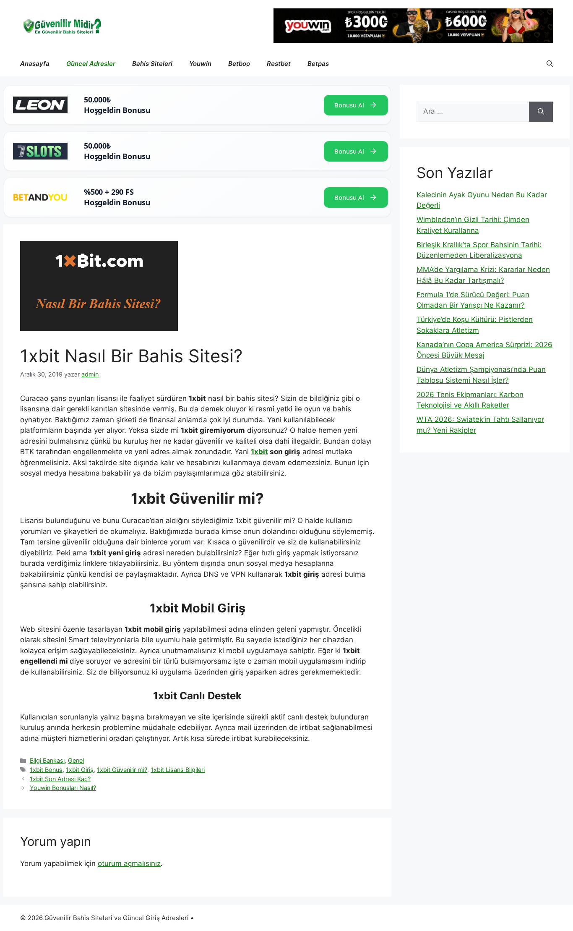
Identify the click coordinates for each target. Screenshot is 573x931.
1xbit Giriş (80, 769)
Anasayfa (34, 64)
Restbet (279, 64)
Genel (76, 760)
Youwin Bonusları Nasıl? (63, 787)
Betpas (318, 64)
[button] (549, 63)
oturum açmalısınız (129, 863)
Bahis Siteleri (152, 64)
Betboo (239, 64)
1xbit (259, 451)
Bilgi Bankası (47, 760)
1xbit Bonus (46, 769)
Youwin (200, 64)
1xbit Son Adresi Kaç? (60, 778)
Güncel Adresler (90, 64)
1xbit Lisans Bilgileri (178, 769)
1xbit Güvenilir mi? (122, 769)
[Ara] (541, 112)
